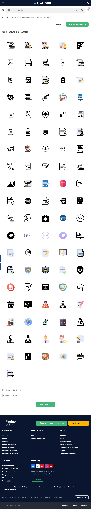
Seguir (62, 451)
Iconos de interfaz (44, 17)
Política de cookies (46, 487)
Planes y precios (8, 478)
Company (6, 461)
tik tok (15, 395)
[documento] (28, 45)
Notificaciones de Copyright (64, 487)
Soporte (63, 435)
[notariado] (45, 132)
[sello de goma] (45, 97)
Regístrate (37, 479)
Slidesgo (84, 505)
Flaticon (75, 505)
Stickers (14, 17)
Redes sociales (38, 461)
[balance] (10, 80)
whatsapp (6, 395)
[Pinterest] (42, 466)
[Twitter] (38, 466)
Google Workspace (38, 438)
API (32, 435)
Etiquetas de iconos (9, 451)
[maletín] (45, 218)
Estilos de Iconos (66, 442)
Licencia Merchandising (68, 454)
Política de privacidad (29, 487)
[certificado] (63, 45)
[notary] (80, 114)
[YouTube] (51, 466)
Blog (4, 475)
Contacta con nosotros (10, 469)
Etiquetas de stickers (10, 454)
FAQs (62, 438)
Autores (5, 435)
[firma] (10, 132)
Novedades (6, 481)
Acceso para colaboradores (52, 423)
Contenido (7, 431)
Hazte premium (78, 423)
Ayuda (62, 431)
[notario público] (80, 218)
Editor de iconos (66, 444)
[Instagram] (47, 466)
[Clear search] (76, 10)
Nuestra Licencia (8, 472)
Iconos (5, 17)
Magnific (65, 505)
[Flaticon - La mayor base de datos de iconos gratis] (42, 3)
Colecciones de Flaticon (69, 448)
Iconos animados (27, 17)
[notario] (10, 45)
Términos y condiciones (11, 487)
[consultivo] (80, 183)
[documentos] (45, 166)
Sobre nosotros (8, 466)
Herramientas (37, 431)
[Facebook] (33, 466)
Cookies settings (10, 489)
